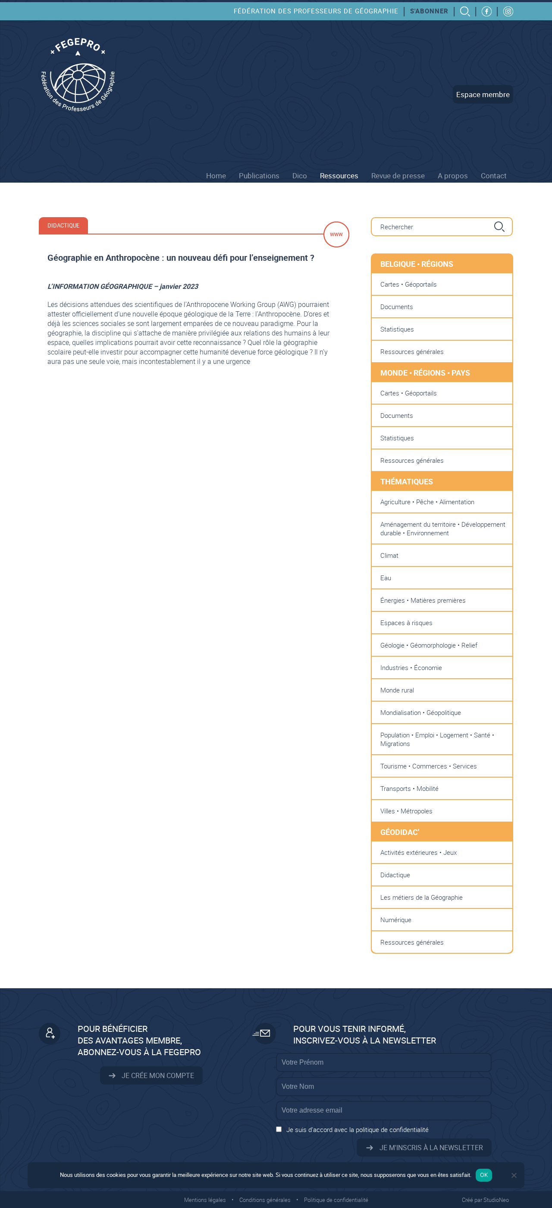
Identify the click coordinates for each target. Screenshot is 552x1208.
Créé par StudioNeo (485, 1200)
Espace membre (483, 94)
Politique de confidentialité (336, 1200)
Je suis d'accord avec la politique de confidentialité (357, 1129)
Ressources (339, 175)
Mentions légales (205, 1200)
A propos (453, 175)
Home (216, 175)
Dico (299, 175)
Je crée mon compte (157, 1075)
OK (484, 1174)
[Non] (513, 1175)
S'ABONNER (429, 10)
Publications (259, 175)
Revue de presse (398, 175)
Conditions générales (265, 1200)
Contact (494, 175)
